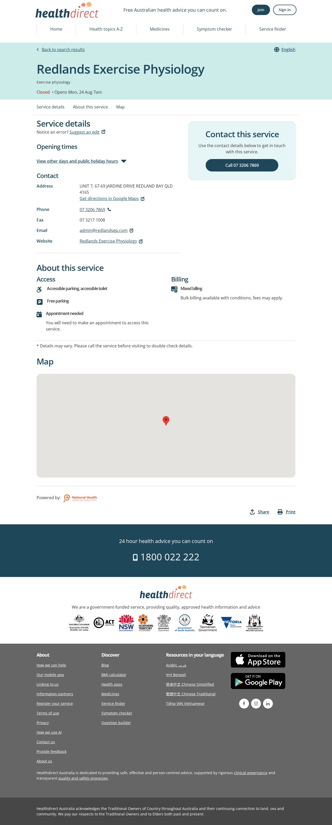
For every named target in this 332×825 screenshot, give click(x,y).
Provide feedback (51, 751)
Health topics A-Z (106, 29)
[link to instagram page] (256, 704)
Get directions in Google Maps (109, 198)
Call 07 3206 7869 (242, 165)
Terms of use (48, 713)
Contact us (46, 741)
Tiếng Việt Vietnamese (185, 703)
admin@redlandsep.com (104, 230)
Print (290, 512)
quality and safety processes (83, 778)
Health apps (111, 684)
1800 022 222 (168, 557)
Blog (105, 665)
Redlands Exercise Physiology (108, 241)
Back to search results (63, 49)
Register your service (55, 703)
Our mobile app (50, 674)
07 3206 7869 (92, 209)
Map (120, 107)
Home (56, 29)
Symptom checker (214, 29)
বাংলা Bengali (176, 674)
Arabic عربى (176, 665)
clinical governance (250, 772)
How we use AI (49, 732)
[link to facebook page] (244, 704)
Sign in (285, 9)
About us (44, 761)
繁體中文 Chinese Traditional (191, 693)
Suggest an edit (85, 132)
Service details (51, 107)
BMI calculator (113, 674)
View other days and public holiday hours (77, 161)
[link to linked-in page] (268, 704)
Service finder (272, 29)
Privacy (43, 722)
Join (261, 9)
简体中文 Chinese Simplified (190, 684)
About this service (90, 107)
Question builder (116, 722)
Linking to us (48, 684)
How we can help (51, 665)
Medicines (160, 29)
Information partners (55, 693)
